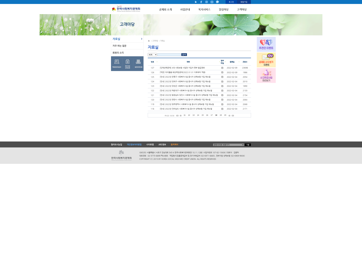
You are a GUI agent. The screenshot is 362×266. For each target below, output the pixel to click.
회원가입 (244, 2)
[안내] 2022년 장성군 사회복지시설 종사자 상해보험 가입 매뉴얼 (185, 86)
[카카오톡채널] (217, 2)
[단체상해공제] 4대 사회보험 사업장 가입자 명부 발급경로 (182, 68)
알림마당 (224, 9)
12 (189, 115)
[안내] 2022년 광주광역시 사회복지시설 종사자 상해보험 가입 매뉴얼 (187, 104)
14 (198, 115)
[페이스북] (201, 2)
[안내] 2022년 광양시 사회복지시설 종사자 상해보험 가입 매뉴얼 (185, 99)
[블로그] (195, 2)
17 (212, 115)
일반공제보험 (139, 63)
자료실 (116, 38)
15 (203, 115)
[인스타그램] (206, 2)
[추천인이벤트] (264, 44)
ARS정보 (162, 144)
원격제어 (174, 144)
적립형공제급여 (117, 63)
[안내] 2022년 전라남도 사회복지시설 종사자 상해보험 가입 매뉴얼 (186, 109)
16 (207, 115)
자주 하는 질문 (119, 45)
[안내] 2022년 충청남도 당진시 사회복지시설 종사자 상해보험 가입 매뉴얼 (189, 95)
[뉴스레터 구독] (264, 59)
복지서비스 (204, 9)
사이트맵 (150, 144)
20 (225, 115)
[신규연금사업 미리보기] (264, 75)
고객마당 (242, 9)
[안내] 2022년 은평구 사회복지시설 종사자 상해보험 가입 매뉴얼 (185, 77)
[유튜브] (212, 2)
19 (221, 115)
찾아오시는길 (116, 144)
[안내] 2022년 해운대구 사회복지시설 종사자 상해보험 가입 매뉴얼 (186, 90)
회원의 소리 (118, 52)
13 (194, 115)
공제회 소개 (165, 9)
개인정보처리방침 (134, 144)
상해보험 (128, 63)
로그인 (231, 2)
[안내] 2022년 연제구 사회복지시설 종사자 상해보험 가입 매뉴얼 (185, 81)
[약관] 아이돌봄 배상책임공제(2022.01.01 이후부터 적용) (183, 72)
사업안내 (185, 9)
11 (185, 115)
